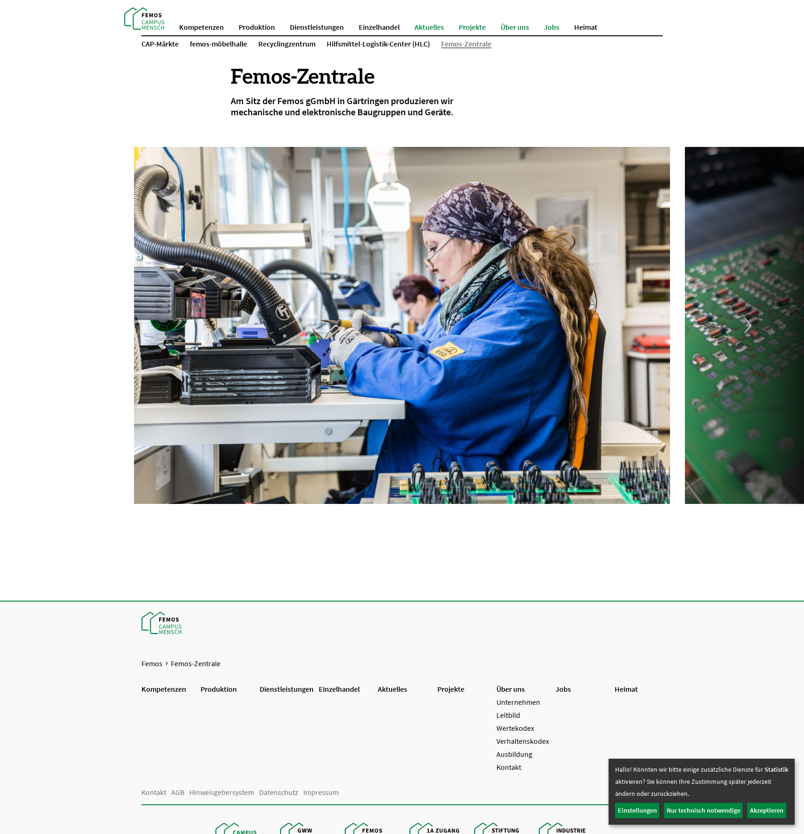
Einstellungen (637, 810)
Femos (151, 663)
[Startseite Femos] (144, 17)
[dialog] (702, 792)
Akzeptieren (767, 810)
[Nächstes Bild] (744, 325)
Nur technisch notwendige (703, 810)
